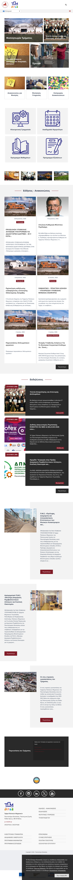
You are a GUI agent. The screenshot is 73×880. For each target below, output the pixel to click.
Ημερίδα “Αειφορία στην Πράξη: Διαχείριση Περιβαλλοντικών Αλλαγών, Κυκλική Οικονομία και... (46, 462)
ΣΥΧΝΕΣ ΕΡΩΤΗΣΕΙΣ (45, 837)
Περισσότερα (62, 367)
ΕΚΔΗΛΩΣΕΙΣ (43, 811)
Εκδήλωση (60, 448)
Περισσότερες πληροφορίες (57, 870)
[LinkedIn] (36, 793)
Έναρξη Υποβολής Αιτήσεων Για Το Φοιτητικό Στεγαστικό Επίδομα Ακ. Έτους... (52, 345)
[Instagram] (29, 793)
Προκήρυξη (20, 281)
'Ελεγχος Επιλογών (40, 868)
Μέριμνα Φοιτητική (52, 335)
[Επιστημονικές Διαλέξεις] (11, 175)
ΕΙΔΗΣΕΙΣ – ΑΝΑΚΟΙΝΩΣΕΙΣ (47, 808)
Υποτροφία (20, 222)
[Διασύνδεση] (28, 175)
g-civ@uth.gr (8, 821)
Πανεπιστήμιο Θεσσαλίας (41, 852)
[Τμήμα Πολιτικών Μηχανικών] (8, 806)
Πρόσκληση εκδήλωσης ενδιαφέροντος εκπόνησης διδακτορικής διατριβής (17, 290)
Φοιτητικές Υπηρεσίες (47, 814)
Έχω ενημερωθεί (62, 875)
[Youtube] (52, 793)
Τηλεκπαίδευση (44, 818)
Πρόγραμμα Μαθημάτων (13, 840)
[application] (48, 750)
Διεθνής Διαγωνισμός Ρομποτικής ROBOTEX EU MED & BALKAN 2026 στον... (44, 427)
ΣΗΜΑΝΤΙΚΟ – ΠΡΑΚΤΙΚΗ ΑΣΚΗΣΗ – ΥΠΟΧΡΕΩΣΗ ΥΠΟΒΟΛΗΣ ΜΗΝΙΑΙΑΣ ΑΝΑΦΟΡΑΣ (52, 290)
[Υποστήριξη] (44, 175)
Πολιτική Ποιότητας (46, 840)
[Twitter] (44, 793)
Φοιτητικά (53, 281)
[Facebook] (21, 793)
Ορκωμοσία (59, 413)
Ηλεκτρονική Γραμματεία (13, 834)
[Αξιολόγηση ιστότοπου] (61, 175)
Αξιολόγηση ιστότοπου (47, 843)
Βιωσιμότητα (59, 483)
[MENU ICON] (70, 11)
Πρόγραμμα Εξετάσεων (12, 843)
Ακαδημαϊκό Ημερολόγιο (13, 837)
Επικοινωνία (43, 834)
